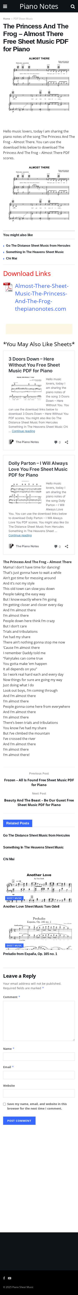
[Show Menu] (5, 6)
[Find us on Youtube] (9, 1278)
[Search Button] (73, 6)
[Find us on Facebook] (4, 1278)
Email (8, 1067)
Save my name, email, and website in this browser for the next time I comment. (37, 1106)
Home (6, 18)
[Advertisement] (39, 122)
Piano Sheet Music (22, 1287)
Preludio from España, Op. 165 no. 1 (30, 954)
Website (9, 1086)
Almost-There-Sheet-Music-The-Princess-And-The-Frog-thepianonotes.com (42, 297)
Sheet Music (14, 898)
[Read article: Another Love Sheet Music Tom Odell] (39, 884)
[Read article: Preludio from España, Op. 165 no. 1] (39, 932)
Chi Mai (11, 258)
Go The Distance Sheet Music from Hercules (38, 245)
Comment (11, 997)
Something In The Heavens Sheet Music (35, 252)
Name (9, 1049)
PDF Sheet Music (23, 18)
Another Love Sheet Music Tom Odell (31, 906)
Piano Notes (39, 6)
